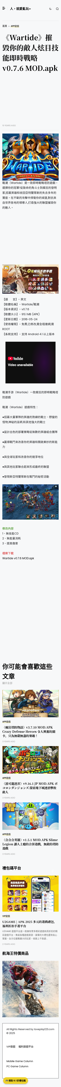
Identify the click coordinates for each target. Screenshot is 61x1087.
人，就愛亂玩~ (20, 9)
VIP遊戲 (6, 916)
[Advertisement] (30, 100)
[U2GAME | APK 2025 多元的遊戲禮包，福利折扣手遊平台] (30, 894)
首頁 (4, 26)
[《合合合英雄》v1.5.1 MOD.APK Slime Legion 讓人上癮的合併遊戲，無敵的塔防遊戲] (30, 816)
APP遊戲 (15, 26)
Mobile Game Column (19, 1061)
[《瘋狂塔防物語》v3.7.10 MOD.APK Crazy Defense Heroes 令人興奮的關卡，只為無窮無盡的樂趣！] (30, 703)
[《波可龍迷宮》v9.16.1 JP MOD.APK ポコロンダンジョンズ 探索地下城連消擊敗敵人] (30, 760)
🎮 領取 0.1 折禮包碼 (15, 1080)
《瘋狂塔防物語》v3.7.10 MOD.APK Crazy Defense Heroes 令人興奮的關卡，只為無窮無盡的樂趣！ (28, 731)
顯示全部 (7, 683)
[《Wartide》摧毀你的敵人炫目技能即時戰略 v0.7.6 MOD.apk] (30, 157)
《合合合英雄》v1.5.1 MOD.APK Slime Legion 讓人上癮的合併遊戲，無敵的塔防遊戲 (30, 844)
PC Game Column (17, 1066)
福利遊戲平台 (25, 1046)
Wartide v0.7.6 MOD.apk (18, 558)
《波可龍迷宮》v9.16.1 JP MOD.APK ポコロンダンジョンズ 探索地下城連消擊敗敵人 (30, 787)
